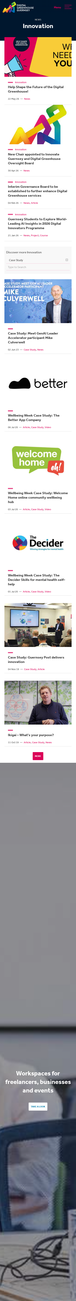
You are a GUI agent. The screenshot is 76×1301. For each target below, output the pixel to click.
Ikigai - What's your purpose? (31, 735)
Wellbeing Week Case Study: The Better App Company (34, 417)
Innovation (21, 82)
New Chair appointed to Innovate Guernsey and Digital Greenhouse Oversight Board (34, 158)
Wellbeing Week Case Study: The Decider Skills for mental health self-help (36, 579)
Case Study (30, 349)
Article (34, 202)
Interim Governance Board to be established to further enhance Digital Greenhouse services (37, 191)
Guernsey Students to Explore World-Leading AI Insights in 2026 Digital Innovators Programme (37, 223)
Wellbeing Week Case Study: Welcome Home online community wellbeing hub (38, 497)
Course (44, 235)
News (27, 98)
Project (35, 235)
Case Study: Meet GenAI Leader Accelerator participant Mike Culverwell (33, 337)
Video (48, 427)
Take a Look (38, 1106)
